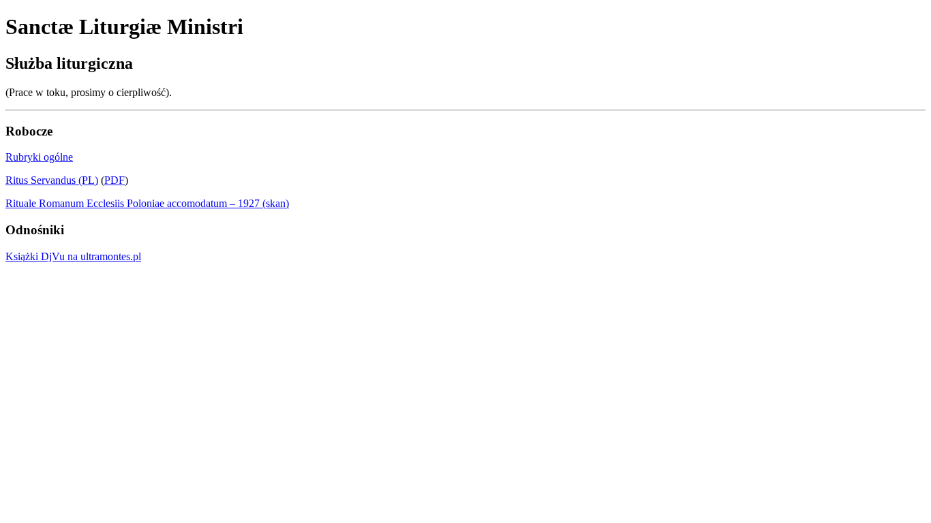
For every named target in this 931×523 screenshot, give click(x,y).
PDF (114, 180)
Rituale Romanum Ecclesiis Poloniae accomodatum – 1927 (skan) (147, 203)
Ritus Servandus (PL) (51, 180)
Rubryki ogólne (39, 157)
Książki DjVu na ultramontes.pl (73, 256)
